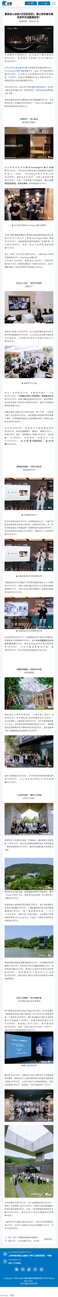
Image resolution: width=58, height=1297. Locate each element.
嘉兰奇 (20, 70)
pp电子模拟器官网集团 (32, 87)
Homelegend (10, 70)
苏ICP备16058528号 (29, 1283)
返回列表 (48, 1239)
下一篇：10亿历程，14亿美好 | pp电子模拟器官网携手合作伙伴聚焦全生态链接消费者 (23, 1241)
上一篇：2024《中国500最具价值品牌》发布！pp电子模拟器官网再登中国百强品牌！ (23, 1237)
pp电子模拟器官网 (17, 67)
